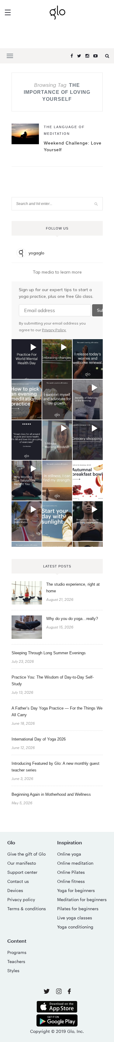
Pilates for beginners (77, 908)
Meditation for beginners (82, 899)
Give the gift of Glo (26, 853)
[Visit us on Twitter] (47, 992)
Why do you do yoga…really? (72, 618)
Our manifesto (21, 863)
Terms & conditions (26, 908)
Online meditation (75, 863)
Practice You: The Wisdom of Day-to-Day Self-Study (53, 680)
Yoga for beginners (76, 890)
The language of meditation (64, 130)
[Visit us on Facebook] (69, 992)
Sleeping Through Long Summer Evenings (49, 653)
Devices (15, 890)
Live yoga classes (74, 917)
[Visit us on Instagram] (59, 992)
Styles (13, 970)
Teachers (16, 961)
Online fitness (71, 881)
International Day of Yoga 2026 (39, 739)
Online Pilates (71, 872)
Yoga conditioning (75, 926)
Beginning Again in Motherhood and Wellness (51, 794)
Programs (16, 952)
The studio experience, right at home (73, 587)
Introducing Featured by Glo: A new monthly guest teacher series (55, 766)
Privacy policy (21, 899)
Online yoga (69, 853)
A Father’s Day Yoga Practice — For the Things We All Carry (57, 711)
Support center (22, 872)
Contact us (18, 881)
